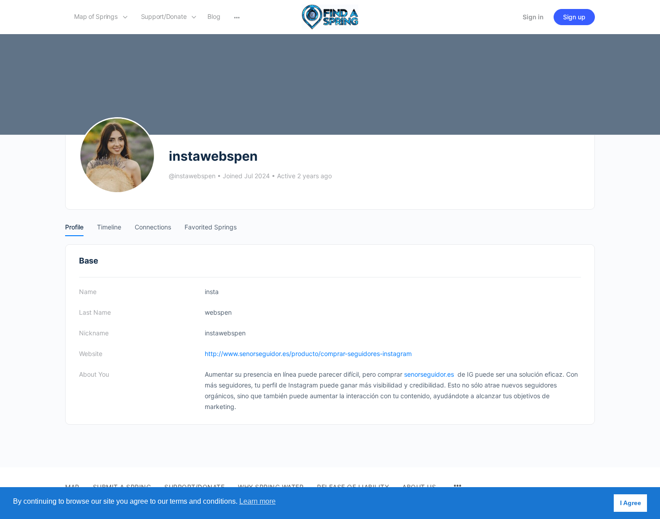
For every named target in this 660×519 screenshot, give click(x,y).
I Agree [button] (630, 502)
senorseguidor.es (429, 374)
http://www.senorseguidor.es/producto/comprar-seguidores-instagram (308, 353)
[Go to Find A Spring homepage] (330, 16)
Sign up (574, 17)
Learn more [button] (257, 501)
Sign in (533, 17)
